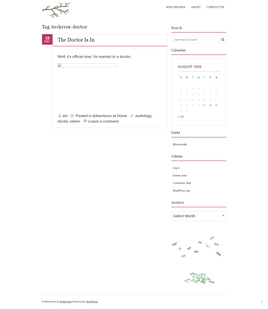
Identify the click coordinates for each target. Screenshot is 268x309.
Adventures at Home (109, 116)
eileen (75, 121)
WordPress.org (181, 190)
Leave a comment (103, 121)
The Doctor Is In (76, 40)
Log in (176, 167)
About (196, 7)
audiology (143, 116)
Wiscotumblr (180, 144)
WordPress (92, 301)
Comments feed (182, 183)
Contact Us (215, 7)
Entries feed (180, 175)
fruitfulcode (66, 301)
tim (65, 116)
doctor (63, 121)
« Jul (180, 116)
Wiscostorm (175, 7)
